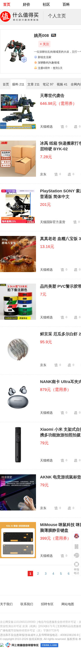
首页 (6, 4)
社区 (46, 4)
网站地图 (67, 604)
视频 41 (62, 84)
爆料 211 (18, 84)
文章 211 (33, 84)
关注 (44, 44)
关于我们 (6, 604)
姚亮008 (41, 35)
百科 (66, 4)
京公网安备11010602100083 (18, 621)
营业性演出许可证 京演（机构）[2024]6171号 (27, 626)
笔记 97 (48, 84)
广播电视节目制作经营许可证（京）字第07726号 (29, 630)
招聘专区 (47, 604)
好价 (26, 4)
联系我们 (26, 604)
